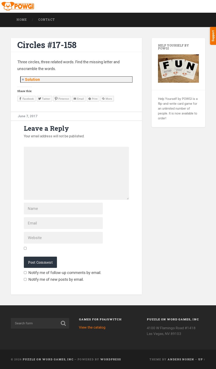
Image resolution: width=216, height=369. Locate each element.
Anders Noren (180, 359)
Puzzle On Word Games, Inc (48, 359)
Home (21, 20)
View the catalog (92, 327)
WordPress (110, 359)
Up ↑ (201, 359)
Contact (46, 20)
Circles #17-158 (47, 44)
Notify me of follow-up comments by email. (64, 272)
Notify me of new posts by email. (56, 279)
